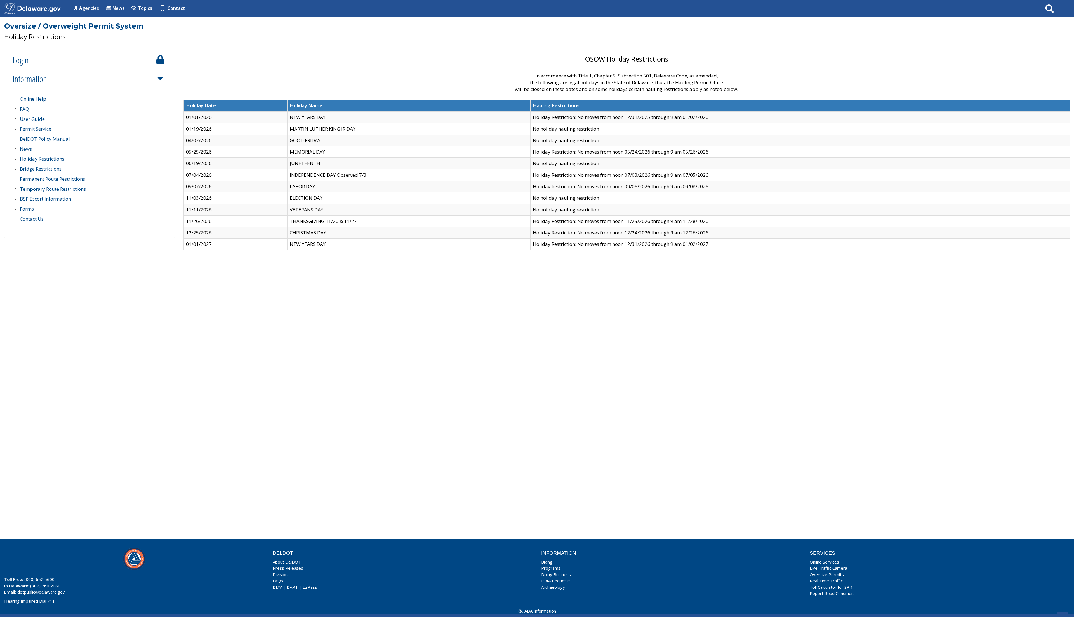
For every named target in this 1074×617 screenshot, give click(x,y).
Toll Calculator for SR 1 (831, 587)
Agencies (88, 8)
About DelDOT (287, 562)
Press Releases (288, 568)
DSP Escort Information (45, 199)
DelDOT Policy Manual (45, 139)
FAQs (278, 580)
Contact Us (32, 219)
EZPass (310, 587)
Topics (144, 8)
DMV (277, 587)
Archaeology (553, 587)
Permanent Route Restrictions (52, 179)
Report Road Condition (832, 593)
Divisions (281, 574)
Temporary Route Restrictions (53, 189)
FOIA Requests (556, 580)
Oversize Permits (827, 574)
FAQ (24, 109)
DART (292, 587)
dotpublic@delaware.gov (41, 592)
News (117, 8)
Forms (27, 209)
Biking (546, 562)
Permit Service (35, 129)
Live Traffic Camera (828, 568)
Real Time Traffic (826, 580)
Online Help (33, 99)
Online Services (824, 562)
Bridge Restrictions (41, 169)
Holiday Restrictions (42, 159)
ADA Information (539, 611)
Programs (550, 568)
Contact (175, 8)
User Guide (32, 119)
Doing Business (556, 574)
